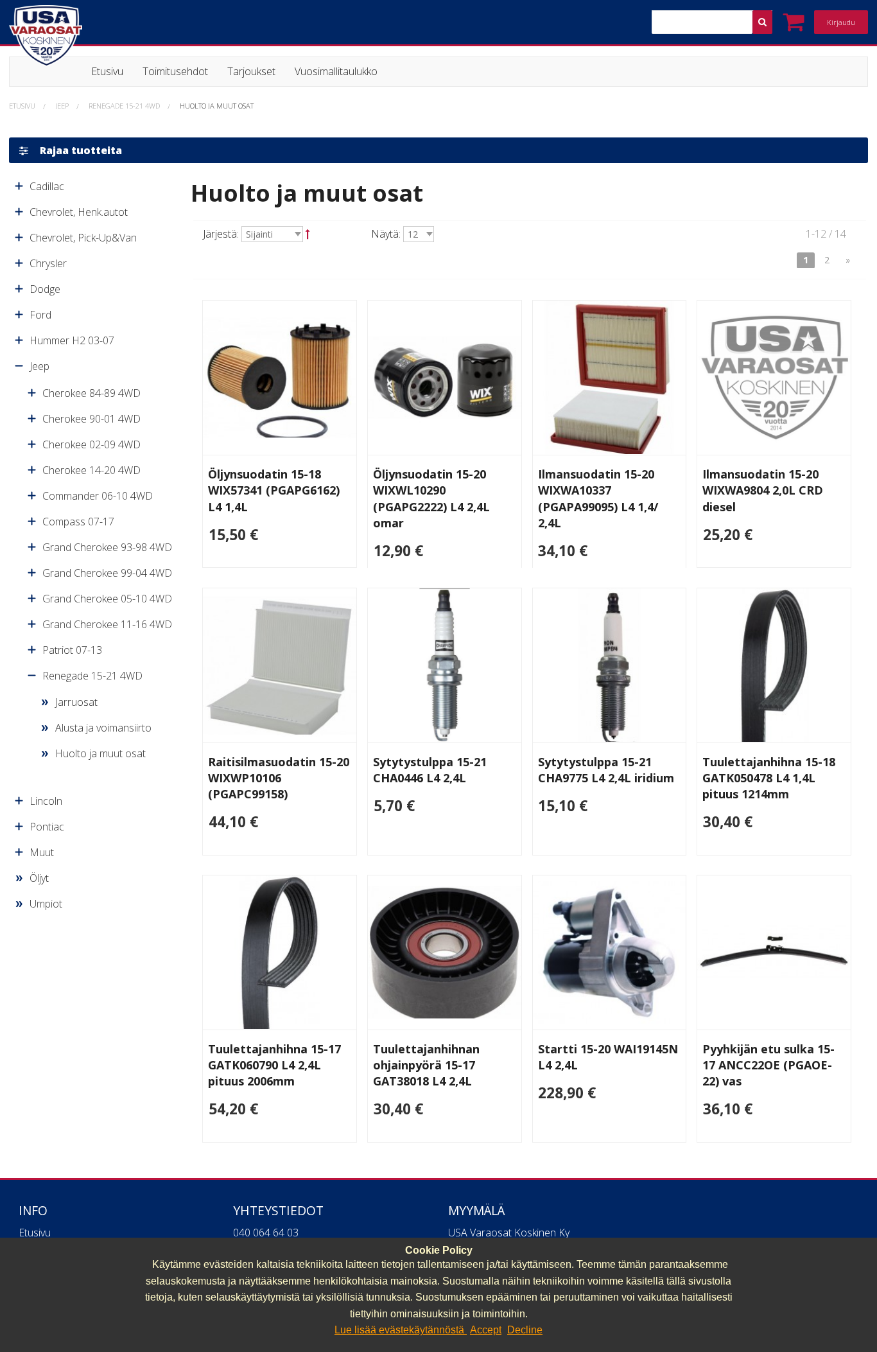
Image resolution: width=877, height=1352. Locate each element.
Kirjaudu (841, 22)
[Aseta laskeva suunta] (308, 234)
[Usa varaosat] (119, 36)
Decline (525, 1329)
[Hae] (762, 22)
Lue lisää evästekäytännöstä (400, 1329)
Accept (485, 1329)
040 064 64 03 (266, 1232)
